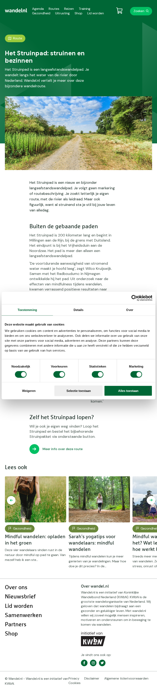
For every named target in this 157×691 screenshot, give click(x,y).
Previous (11, 500)
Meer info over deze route (63, 449)
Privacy (73, 678)
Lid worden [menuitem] (95, 13)
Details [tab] (79, 309)
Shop (11, 634)
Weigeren (29, 391)
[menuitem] (16, 10)
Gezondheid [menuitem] (41, 13)
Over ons (16, 587)
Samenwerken (23, 615)
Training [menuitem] (84, 9)
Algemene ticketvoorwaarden (126, 678)
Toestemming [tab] (27, 309)
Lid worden (19, 606)
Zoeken (138, 11)
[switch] (59, 374)
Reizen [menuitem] (69, 9)
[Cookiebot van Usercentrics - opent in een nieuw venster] (134, 298)
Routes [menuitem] (54, 9)
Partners (15, 624)
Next (151, 500)
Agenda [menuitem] (38, 9)
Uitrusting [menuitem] (62, 13)
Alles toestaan (128, 391)
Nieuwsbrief (20, 597)
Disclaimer (91, 678)
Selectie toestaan (78, 391)
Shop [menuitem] (78, 13)
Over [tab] (129, 309)
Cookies (74, 683)
